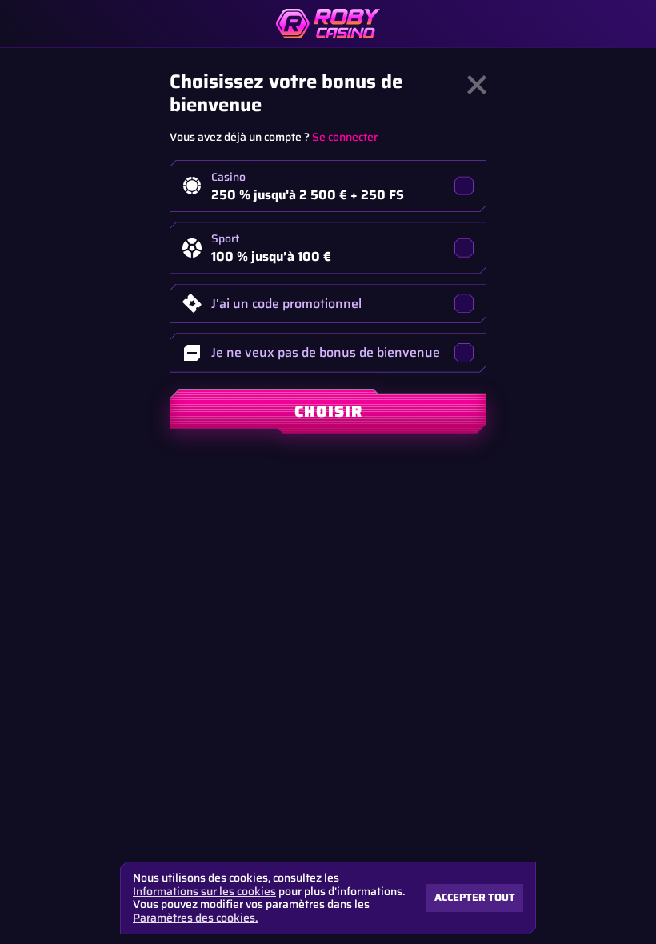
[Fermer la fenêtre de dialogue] (476, 84)
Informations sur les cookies (204, 891)
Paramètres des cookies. (195, 917)
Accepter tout (474, 897)
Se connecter (345, 137)
